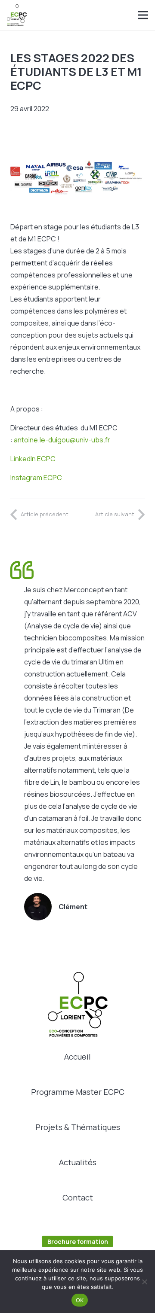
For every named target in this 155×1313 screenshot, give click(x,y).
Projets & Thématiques (77, 1127)
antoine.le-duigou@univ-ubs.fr (62, 440)
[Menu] (143, 15)
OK (80, 1300)
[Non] (144, 1281)
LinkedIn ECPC (33, 458)
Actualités (77, 1162)
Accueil (77, 1056)
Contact (77, 1197)
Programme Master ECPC (77, 1092)
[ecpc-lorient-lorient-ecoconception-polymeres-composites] (17, 15)
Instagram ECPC (36, 477)
